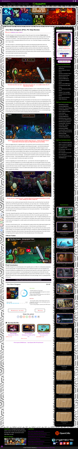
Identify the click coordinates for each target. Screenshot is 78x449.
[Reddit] (67, 443)
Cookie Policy (52, 447)
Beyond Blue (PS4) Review (64, 248)
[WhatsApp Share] (27, 317)
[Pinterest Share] (30, 317)
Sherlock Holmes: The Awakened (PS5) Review (36, 441)
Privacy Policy (44, 447)
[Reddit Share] (24, 317)
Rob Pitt (21, 32)
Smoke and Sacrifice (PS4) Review (64, 408)
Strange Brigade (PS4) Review (64, 309)
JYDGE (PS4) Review (64, 421)
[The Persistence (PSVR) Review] (28, 328)
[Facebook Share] (18, 317)
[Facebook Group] (54, 443)
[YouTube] (64, 443)
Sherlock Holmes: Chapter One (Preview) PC (64, 380)
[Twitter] (57, 443)
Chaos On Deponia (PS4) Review (64, 294)
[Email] (71, 443)
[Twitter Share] (21, 317)
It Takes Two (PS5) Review (64, 351)
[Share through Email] (38, 317)
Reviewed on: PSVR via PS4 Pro (28, 335)
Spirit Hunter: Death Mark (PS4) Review (64, 217)
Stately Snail (66, 46)
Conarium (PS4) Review (64, 324)
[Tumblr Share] (33, 317)
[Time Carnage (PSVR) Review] (13, 328)
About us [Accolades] (23, 3)
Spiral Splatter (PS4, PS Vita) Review (34, 342)
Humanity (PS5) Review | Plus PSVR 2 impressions (37, 436)
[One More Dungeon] (12, 293)
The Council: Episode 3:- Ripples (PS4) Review (64, 263)
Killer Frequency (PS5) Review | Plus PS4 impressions (37, 433)
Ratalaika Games (66, 48)
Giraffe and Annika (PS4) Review (64, 394)
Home (8, 3)
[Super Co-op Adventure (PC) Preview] (43, 328)
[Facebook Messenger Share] (35, 317)
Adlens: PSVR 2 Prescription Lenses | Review (36, 431)
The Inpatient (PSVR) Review (20, 342)
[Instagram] (61, 443)
